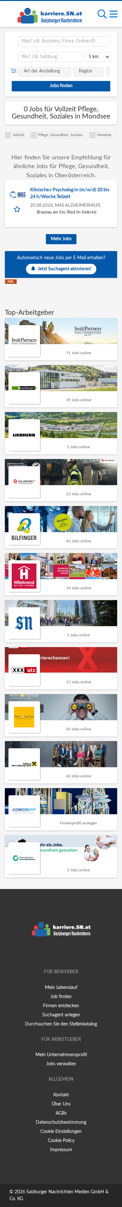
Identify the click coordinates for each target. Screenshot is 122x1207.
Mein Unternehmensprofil (61, 1055)
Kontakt (61, 1095)
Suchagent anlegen (61, 1015)
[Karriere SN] (49, 14)
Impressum (61, 1150)
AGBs (61, 1113)
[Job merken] (18, 209)
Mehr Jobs (61, 239)
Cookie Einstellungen (61, 1131)
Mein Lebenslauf (61, 987)
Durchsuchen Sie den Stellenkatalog (61, 1024)
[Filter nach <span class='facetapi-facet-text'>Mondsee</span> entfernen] (93, 135)
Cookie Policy (61, 1140)
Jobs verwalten (61, 1064)
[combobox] (64, 41)
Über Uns (61, 1104)
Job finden (61, 996)
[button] (15, 70)
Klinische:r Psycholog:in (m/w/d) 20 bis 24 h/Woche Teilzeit (69, 193)
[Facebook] (51, 953)
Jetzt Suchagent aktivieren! (64, 269)
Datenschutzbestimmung (61, 1122)
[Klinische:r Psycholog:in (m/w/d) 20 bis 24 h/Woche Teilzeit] (17, 195)
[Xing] (62, 953)
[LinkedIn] (71, 953)
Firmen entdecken (61, 1006)
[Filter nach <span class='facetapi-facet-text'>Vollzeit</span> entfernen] (8, 135)
